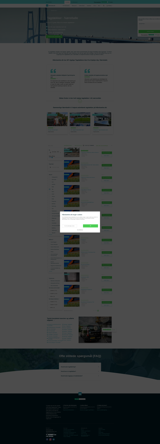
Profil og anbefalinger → (106, 152)
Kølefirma (54, 227)
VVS (52, 208)
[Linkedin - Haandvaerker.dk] (54, 439)
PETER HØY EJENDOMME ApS (87, 202)
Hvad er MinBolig (67, 436)
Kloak (53, 198)
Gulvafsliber (54, 223)
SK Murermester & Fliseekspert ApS (88, 252)
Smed (53, 194)
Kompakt (86, 145)
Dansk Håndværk (54, 244)
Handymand (54, 210)
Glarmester (54, 179)
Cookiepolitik (83, 432)
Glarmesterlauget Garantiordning (54, 255)
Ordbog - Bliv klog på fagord (104, 433)
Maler (53, 186)
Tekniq (52, 251)
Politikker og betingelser (85, 430)
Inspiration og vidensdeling (69, 429)
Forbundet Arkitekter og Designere (55, 269)
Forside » (48, 10)
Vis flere (50, 234)
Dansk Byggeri (53, 242)
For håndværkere (74, 2)
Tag (52, 189)
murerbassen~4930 (85, 277)
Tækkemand (54, 230)
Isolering (53, 184)
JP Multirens (83, 239)
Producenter (100, 432)
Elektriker (53, 203)
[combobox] (55, 152)
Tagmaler (53, 232)
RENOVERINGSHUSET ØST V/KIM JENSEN (90, 164)
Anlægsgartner (55, 177)
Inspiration (89, 5)
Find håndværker (66, 5)
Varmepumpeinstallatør (56, 225)
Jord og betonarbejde (56, 215)
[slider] (55, 157)
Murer (53, 191)
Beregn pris (74, 5)
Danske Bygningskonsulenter (55, 262)
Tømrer (53, 196)
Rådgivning (54, 218)
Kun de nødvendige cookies (69, 225)
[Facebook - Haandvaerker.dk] (47, 439)
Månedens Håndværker (55, 280)
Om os (95, 5)
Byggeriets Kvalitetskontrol (56, 265)
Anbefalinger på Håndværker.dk (70, 432)
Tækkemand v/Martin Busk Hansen (88, 177)
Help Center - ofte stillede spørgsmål (71, 435)
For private (67, 2)
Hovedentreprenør (55, 213)
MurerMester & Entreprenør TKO (87, 302)
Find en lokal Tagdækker (54, 36)
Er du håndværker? (67, 430)
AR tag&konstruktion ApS (101, 75)
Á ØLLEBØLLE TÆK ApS (86, 189)
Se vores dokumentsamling (103, 435)
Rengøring (54, 201)
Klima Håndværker (54, 285)
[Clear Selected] (60, 152)
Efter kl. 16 (52, 296)
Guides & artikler (101, 429)
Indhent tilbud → (107, 155)
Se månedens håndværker (69, 433)
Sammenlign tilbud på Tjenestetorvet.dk (85, 436)
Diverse (53, 220)
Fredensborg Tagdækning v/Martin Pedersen (90, 152)
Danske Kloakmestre (55, 249)
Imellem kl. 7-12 (53, 290)
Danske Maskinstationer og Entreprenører (56, 258)
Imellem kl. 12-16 (53, 293)
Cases (99, 430)
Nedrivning (54, 206)
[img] (103, 5)
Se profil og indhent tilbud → (87, 333)
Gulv (53, 181)
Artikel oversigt (84, 433)
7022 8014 (50, 434)
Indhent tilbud (81, 5)
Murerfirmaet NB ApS (85, 264)
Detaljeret (91, 145)
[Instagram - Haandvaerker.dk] (50, 439)
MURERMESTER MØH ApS (86, 289)
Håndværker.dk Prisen (55, 283)
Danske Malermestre (55, 246)
